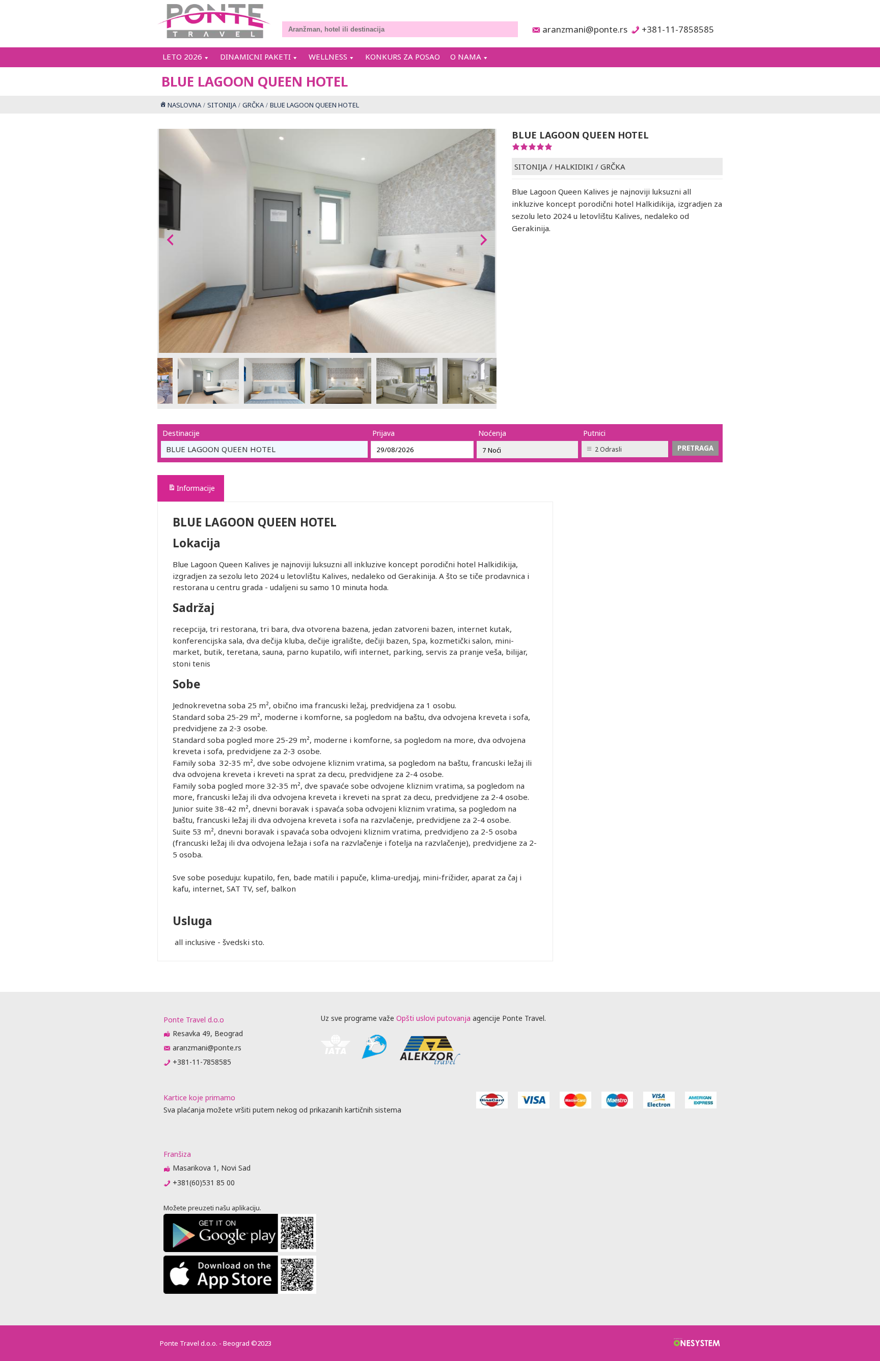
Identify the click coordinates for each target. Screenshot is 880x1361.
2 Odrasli (608, 449)
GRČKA (612, 166)
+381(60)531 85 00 (204, 1182)
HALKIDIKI (574, 166)
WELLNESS (328, 56)
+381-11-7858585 (677, 29)
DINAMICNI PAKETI (255, 56)
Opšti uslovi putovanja (433, 1018)
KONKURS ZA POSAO (402, 56)
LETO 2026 (182, 56)
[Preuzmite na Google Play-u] (239, 1249)
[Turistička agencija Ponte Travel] (214, 21)
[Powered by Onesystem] (697, 1343)
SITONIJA (530, 166)
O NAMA (465, 56)
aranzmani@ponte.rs (582, 29)
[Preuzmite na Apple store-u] (239, 1291)
